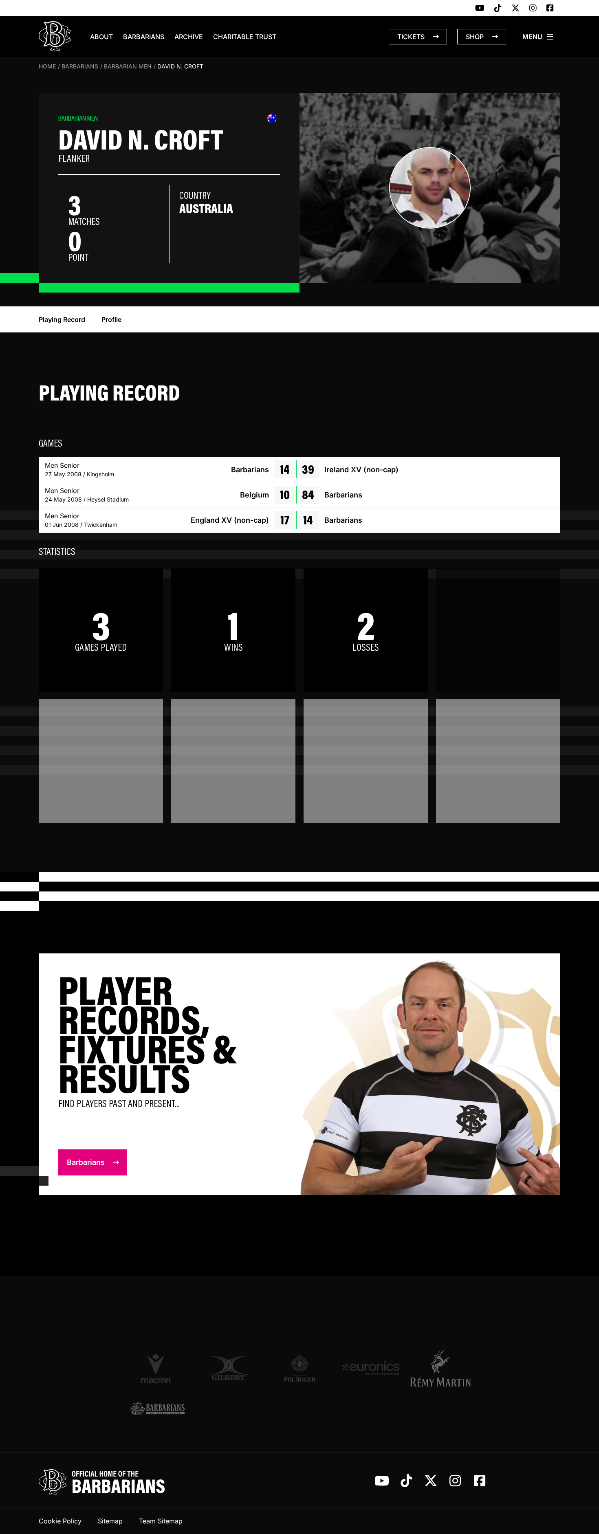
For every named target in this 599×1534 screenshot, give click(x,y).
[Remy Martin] (441, 1368)
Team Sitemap (161, 1521)
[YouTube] (479, 8)
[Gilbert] (228, 1368)
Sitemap (110, 1521)
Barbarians (143, 37)
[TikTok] (498, 8)
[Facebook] (550, 8)
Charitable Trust (244, 37)
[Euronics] (370, 1368)
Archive (188, 37)
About (101, 37)
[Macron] (157, 1368)
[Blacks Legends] (157, 1409)
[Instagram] (533, 8)
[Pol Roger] (299, 1368)
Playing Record (62, 319)
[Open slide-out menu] (538, 37)
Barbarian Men (128, 66)
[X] (515, 8)
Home (47, 66)
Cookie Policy (60, 1521)
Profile (111, 319)
